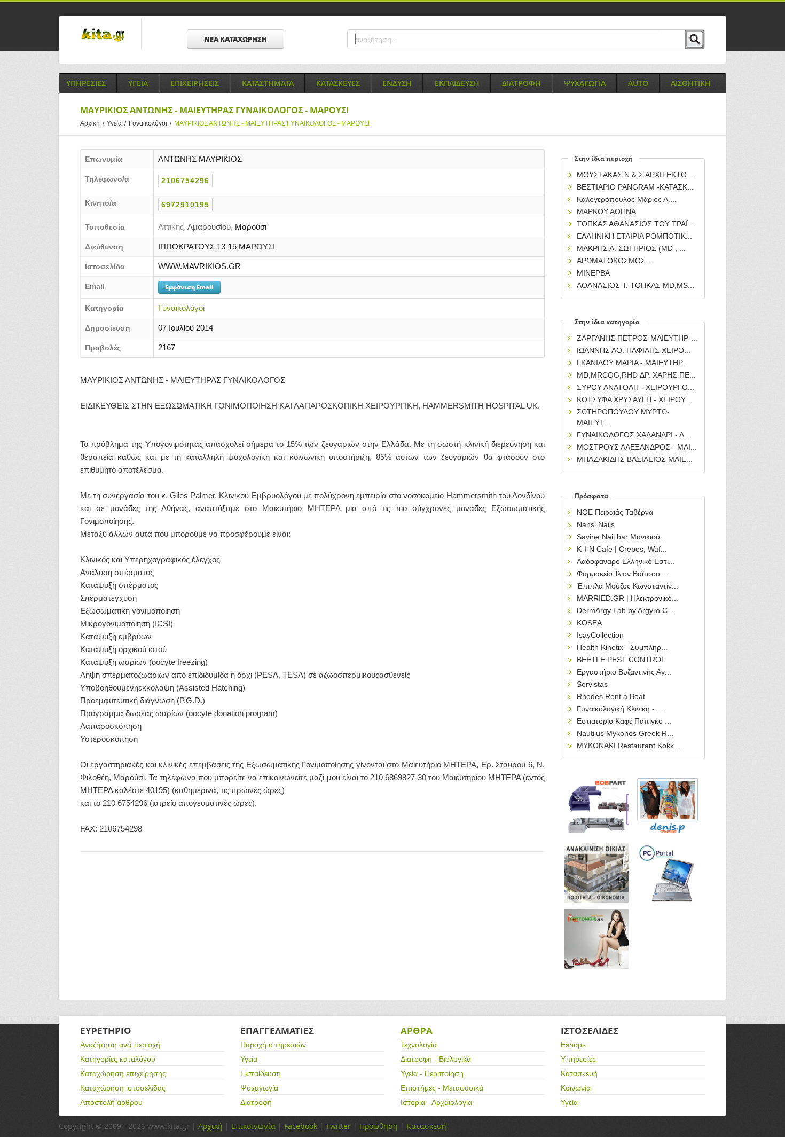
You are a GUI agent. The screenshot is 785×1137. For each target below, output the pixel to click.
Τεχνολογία (419, 1044)
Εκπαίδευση (260, 1073)
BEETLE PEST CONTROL (621, 659)
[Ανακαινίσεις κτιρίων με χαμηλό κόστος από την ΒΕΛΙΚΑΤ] (596, 873)
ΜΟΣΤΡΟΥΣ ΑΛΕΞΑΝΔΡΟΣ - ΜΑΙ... (637, 447)
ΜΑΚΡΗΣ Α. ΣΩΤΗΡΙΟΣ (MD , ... (631, 248)
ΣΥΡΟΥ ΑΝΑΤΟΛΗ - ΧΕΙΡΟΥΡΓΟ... (635, 387)
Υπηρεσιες (86, 83)
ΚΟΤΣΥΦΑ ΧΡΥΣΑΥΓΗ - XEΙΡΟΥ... (634, 399)
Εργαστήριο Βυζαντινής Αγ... (624, 672)
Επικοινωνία (253, 1126)
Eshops (573, 1044)
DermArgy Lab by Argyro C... (625, 610)
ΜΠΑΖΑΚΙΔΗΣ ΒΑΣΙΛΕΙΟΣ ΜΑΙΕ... (635, 459)
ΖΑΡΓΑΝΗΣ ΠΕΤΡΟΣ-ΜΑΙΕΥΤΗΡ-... (637, 338)
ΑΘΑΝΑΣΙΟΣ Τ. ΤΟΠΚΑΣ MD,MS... (635, 285)
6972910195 (185, 204)
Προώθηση (378, 1126)
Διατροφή (256, 1102)
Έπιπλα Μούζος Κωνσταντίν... (627, 586)
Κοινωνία (576, 1088)
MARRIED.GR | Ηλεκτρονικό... (627, 598)
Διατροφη (521, 83)
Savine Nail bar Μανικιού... (621, 536)
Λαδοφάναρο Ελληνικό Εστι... (626, 561)
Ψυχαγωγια (585, 83)
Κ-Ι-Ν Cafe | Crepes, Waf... (622, 549)
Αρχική (210, 1126)
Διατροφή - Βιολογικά (436, 1059)
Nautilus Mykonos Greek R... (625, 733)
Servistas (592, 684)
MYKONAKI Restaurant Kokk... (628, 745)
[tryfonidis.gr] (596, 939)
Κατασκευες (338, 83)
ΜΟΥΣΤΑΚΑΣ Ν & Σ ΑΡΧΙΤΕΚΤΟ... (635, 174)
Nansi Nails (596, 524)
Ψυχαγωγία (259, 1088)
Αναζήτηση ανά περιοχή (120, 1044)
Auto (638, 83)
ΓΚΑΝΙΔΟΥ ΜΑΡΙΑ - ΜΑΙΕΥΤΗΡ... (632, 362)
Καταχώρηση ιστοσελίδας (123, 1088)
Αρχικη (92, 123)
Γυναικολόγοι (150, 123)
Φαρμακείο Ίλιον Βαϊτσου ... (623, 573)
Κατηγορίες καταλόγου (117, 1059)
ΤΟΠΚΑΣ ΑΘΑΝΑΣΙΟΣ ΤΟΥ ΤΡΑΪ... (635, 223)
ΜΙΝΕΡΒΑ (593, 273)
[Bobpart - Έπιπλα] (596, 806)
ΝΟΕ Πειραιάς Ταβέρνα (615, 512)
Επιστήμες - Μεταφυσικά (442, 1088)
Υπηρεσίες (578, 1059)
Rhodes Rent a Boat (611, 696)
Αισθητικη (691, 83)
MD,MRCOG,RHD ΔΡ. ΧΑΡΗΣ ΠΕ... (636, 375)
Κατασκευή (579, 1073)
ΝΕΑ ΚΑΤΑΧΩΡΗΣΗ (235, 39)
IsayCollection (600, 635)
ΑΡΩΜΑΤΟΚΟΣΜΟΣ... (614, 260)
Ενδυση (397, 83)
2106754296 (185, 180)
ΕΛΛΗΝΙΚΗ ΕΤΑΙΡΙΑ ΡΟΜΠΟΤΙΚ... (634, 236)
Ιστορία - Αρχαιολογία (436, 1102)
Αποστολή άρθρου (111, 1102)
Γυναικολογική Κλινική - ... (620, 708)
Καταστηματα (268, 83)
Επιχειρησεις (194, 83)
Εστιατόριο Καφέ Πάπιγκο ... (624, 721)
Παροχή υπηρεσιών (273, 1044)
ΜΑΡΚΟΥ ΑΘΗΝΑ (606, 211)
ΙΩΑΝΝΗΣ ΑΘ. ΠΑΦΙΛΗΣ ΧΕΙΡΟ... (633, 350)
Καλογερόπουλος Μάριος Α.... (627, 199)
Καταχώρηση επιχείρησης (123, 1073)
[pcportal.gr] (668, 873)
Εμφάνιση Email (189, 287)
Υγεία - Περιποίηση (432, 1073)
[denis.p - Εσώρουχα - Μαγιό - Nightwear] (668, 806)
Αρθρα (417, 1030)
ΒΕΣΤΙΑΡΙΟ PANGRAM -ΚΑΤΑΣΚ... (635, 187)
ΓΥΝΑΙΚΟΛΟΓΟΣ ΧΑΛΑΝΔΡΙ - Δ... (633, 434)
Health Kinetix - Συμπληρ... (622, 647)
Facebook (300, 1126)
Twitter (338, 1126)
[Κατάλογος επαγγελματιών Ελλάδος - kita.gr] (102, 31)
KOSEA (589, 622)
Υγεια (138, 83)
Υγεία (116, 123)
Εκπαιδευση (457, 83)
